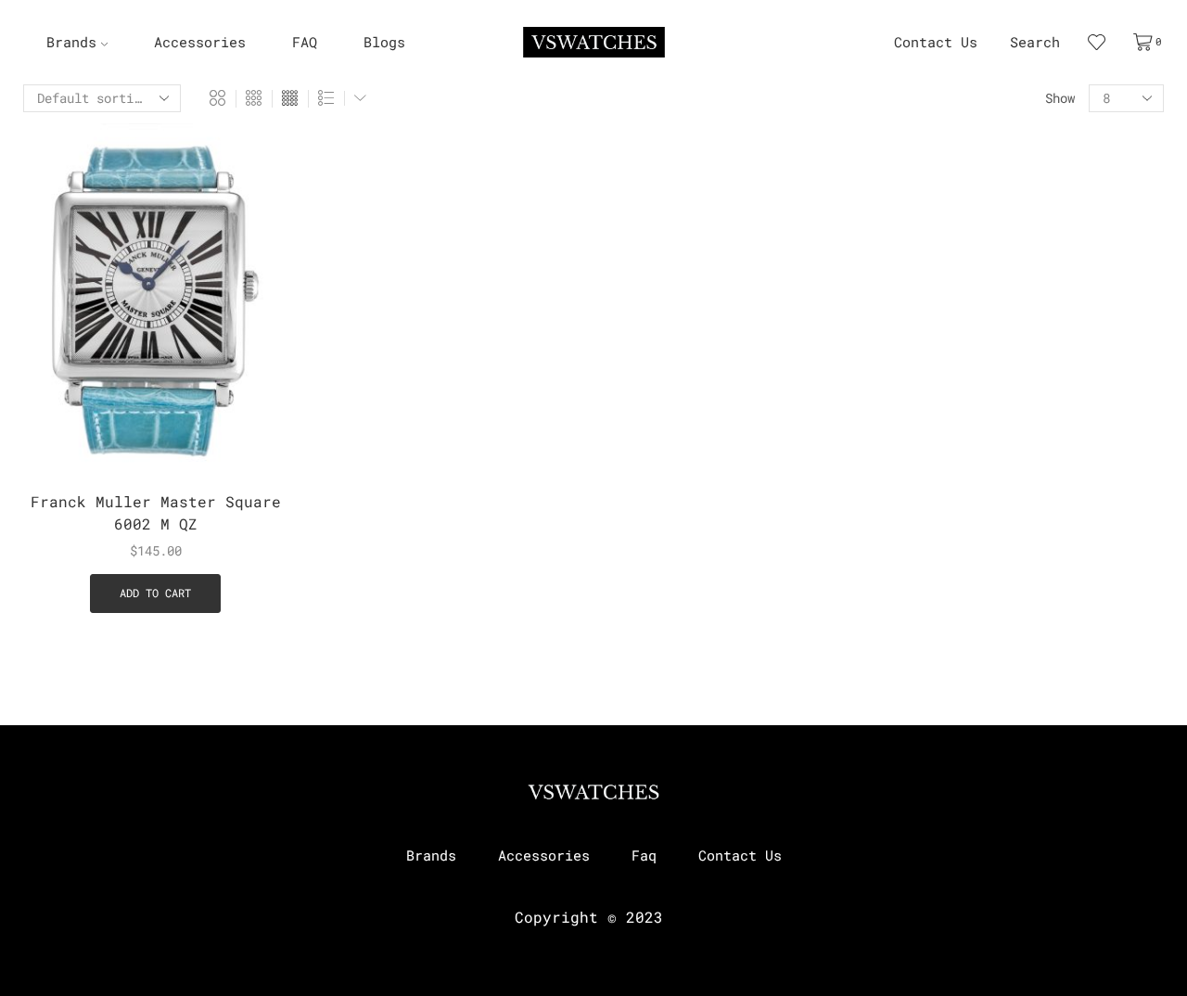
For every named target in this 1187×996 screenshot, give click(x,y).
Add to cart (253, 354)
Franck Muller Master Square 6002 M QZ (156, 512)
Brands (71, 42)
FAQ (304, 42)
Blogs (384, 42)
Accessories (200, 42)
